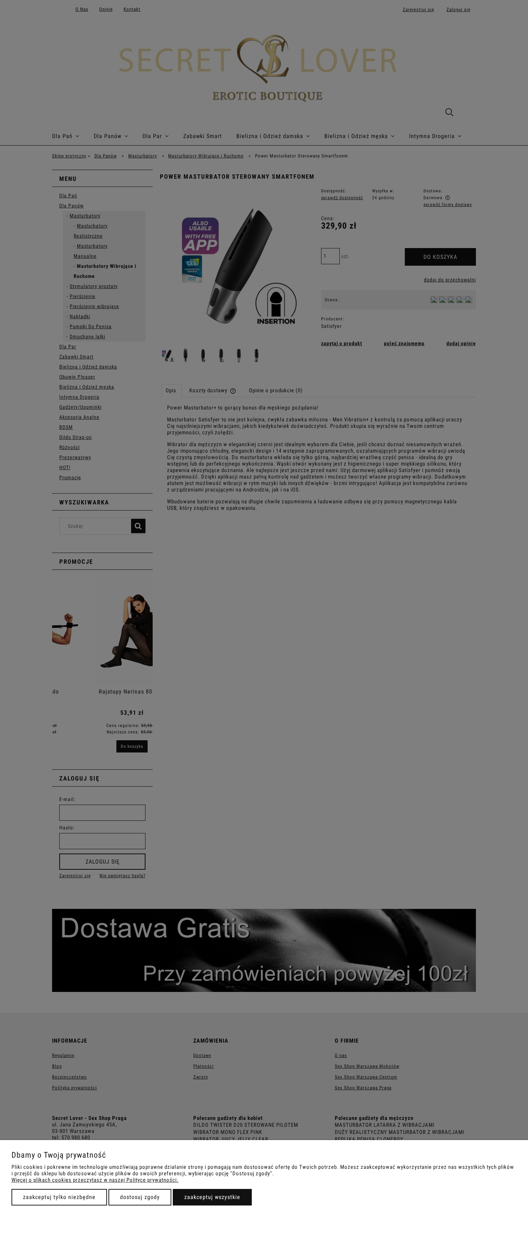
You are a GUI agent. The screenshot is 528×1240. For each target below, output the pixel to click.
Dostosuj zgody (140, 1197)
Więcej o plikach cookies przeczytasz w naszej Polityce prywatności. (95, 1180)
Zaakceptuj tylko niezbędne (59, 1197)
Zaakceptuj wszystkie (212, 1197)
